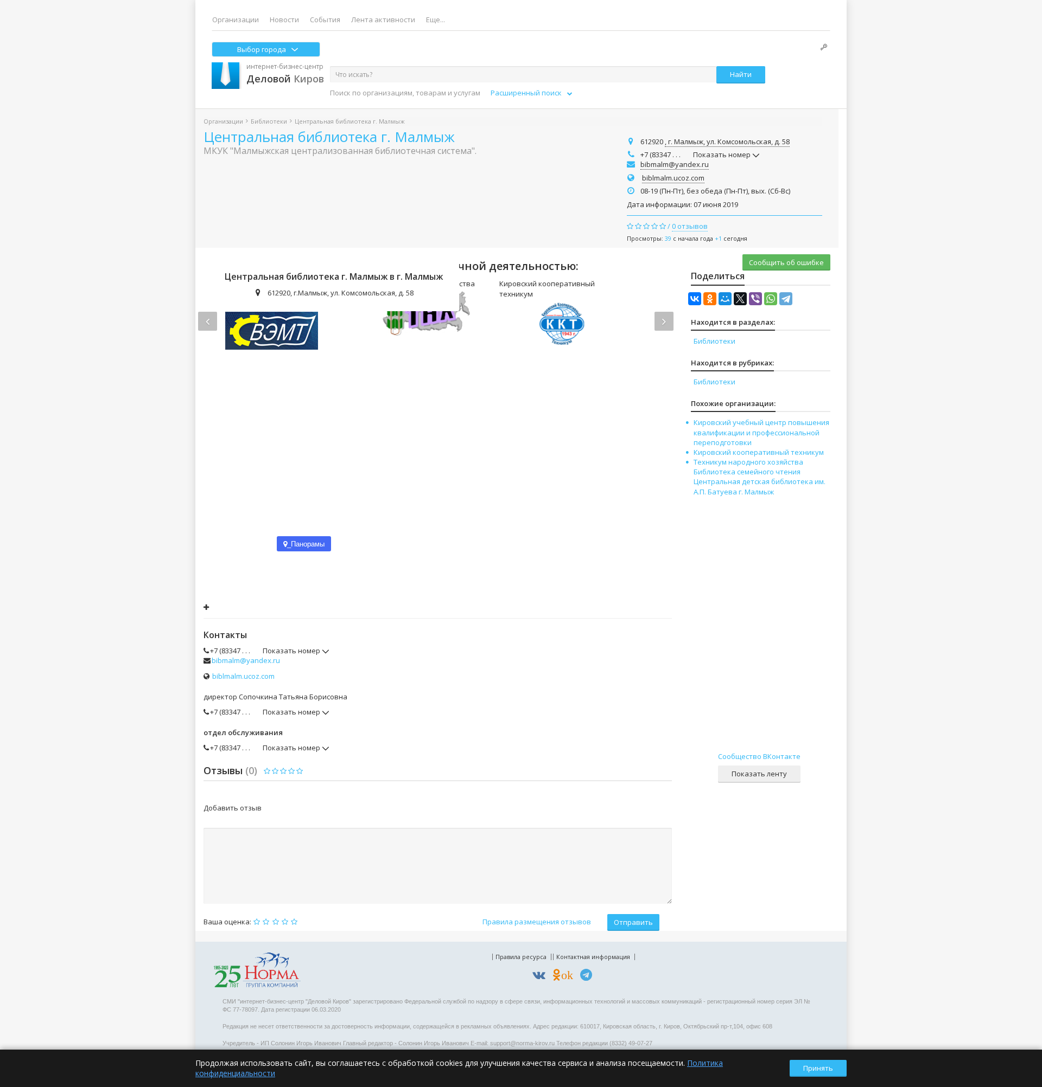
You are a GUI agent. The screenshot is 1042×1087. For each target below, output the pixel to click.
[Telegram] (785, 298)
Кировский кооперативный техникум (759, 452)
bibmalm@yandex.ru (674, 164)
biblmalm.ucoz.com (673, 178)
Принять (818, 1068)
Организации (235, 19)
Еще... (435, 19)
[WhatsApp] (770, 298)
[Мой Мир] (725, 298)
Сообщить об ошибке (786, 262)
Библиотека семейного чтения (747, 472)
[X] (740, 298)
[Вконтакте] (541, 977)
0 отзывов (690, 226)
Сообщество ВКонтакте (759, 756)
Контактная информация (593, 957)
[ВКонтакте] (694, 298)
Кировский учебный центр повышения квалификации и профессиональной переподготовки (761, 432)
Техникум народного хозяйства (748, 462)
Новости (284, 19)
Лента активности (383, 19)
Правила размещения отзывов (536, 922)
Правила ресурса (521, 957)
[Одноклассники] (709, 298)
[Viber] (755, 298)
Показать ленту (759, 774)
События (325, 19)
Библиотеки (269, 121)
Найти (741, 74)
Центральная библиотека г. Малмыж (329, 136)
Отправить (633, 922)
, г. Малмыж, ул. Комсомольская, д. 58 (727, 141)
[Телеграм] (589, 977)
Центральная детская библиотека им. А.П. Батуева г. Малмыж (759, 486)
